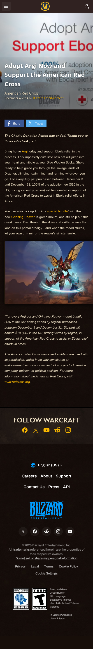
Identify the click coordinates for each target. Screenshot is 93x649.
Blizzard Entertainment (48, 98)
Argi (25, 151)
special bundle (57, 211)
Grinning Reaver (23, 217)
